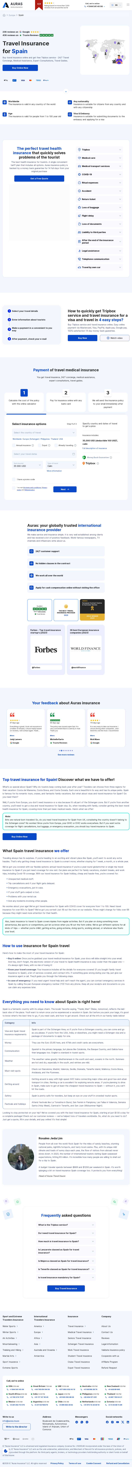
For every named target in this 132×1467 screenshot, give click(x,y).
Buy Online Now (20, 68)
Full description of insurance (94, 448)
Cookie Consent (93, 1463)
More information (54, 471)
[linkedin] (127, 1423)
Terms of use (75, 1463)
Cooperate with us (110, 1356)
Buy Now (82, 338)
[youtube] (117, 1423)
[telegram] (76, 1423)
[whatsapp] (81, 1423)
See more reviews (66, 755)
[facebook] (107, 1423)
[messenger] (87, 1423)
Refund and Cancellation (117, 1463)
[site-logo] (12, 5)
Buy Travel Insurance (66, 1288)
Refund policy (30, 490)
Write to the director (16, 1426)
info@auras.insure (11, 1421)
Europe (12, 15)
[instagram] (112, 1423)
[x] (122, 1423)
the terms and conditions (32, 487)
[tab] (59, 750)
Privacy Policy (57, 1463)
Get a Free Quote (39, 178)
